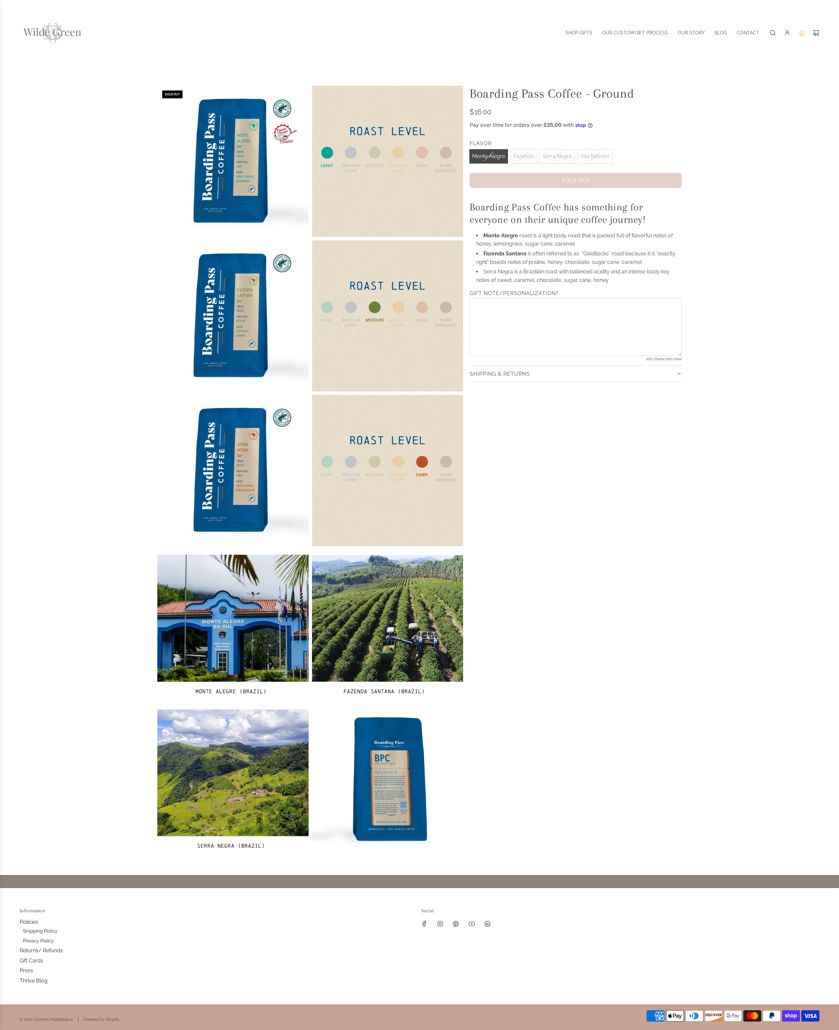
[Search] (773, 33)
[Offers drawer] (801, 33)
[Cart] (816, 33)
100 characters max (664, 359)
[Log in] (787, 33)
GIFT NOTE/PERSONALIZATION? (514, 293)
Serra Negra (557, 156)
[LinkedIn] (487, 924)
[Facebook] (424, 924)
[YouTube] (471, 924)
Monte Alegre (488, 156)
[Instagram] (440, 924)
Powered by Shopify (101, 1019)
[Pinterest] (456, 924)
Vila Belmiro (595, 156)
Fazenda (524, 156)
